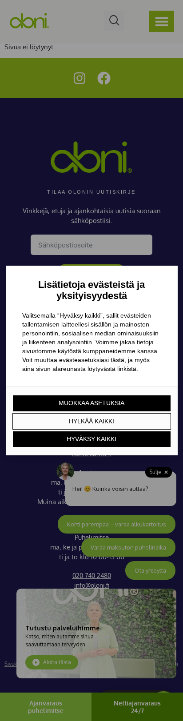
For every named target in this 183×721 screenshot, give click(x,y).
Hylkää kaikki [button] (91, 421)
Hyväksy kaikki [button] (91, 438)
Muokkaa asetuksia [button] (91, 402)
